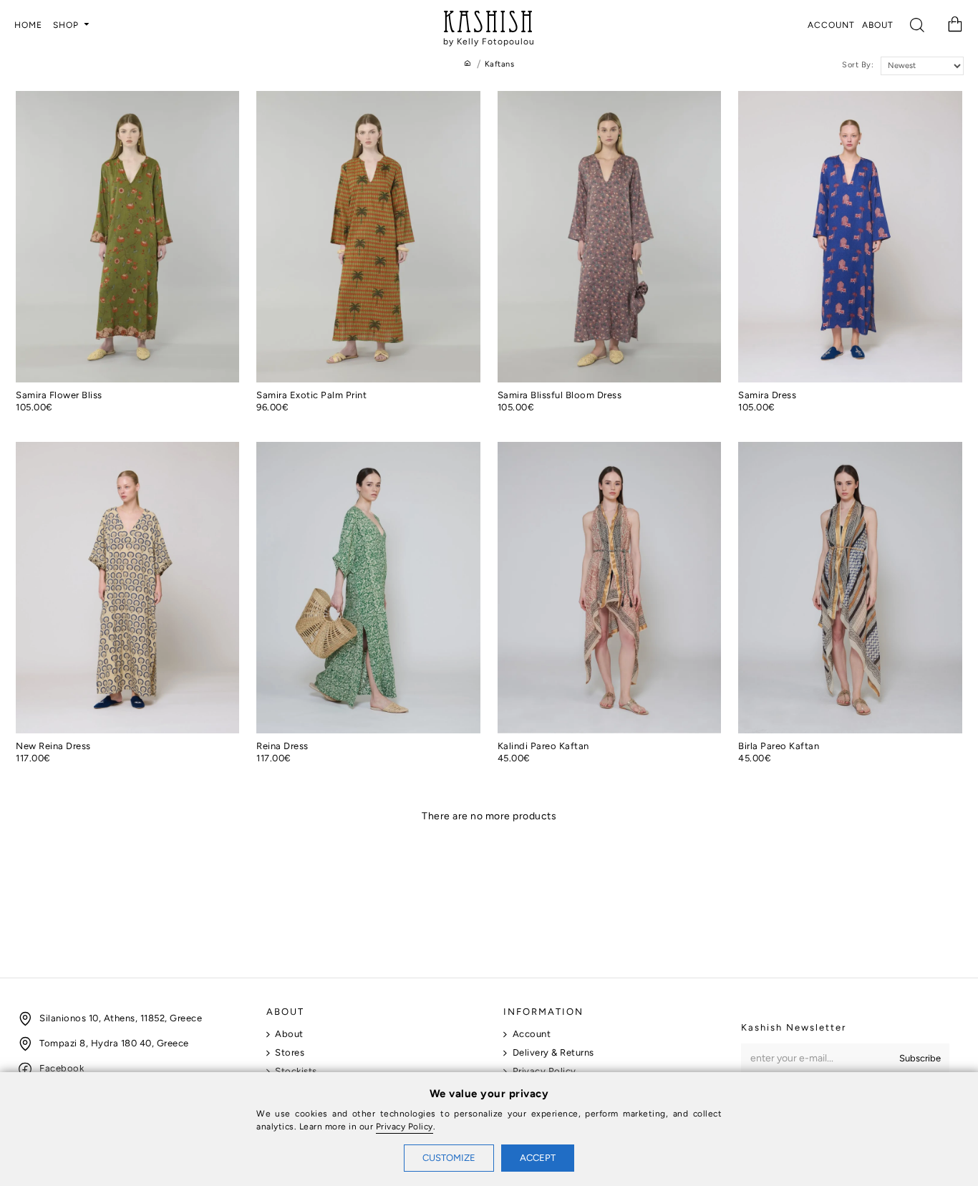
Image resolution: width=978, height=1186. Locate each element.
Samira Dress (767, 395)
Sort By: (857, 64)
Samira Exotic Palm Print (311, 395)
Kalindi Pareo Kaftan (543, 746)
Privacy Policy (404, 1127)
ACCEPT (538, 1157)
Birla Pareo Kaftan (778, 746)
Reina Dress (282, 746)
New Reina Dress (53, 746)
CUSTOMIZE (448, 1157)
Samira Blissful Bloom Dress (560, 395)
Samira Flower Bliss (59, 395)
